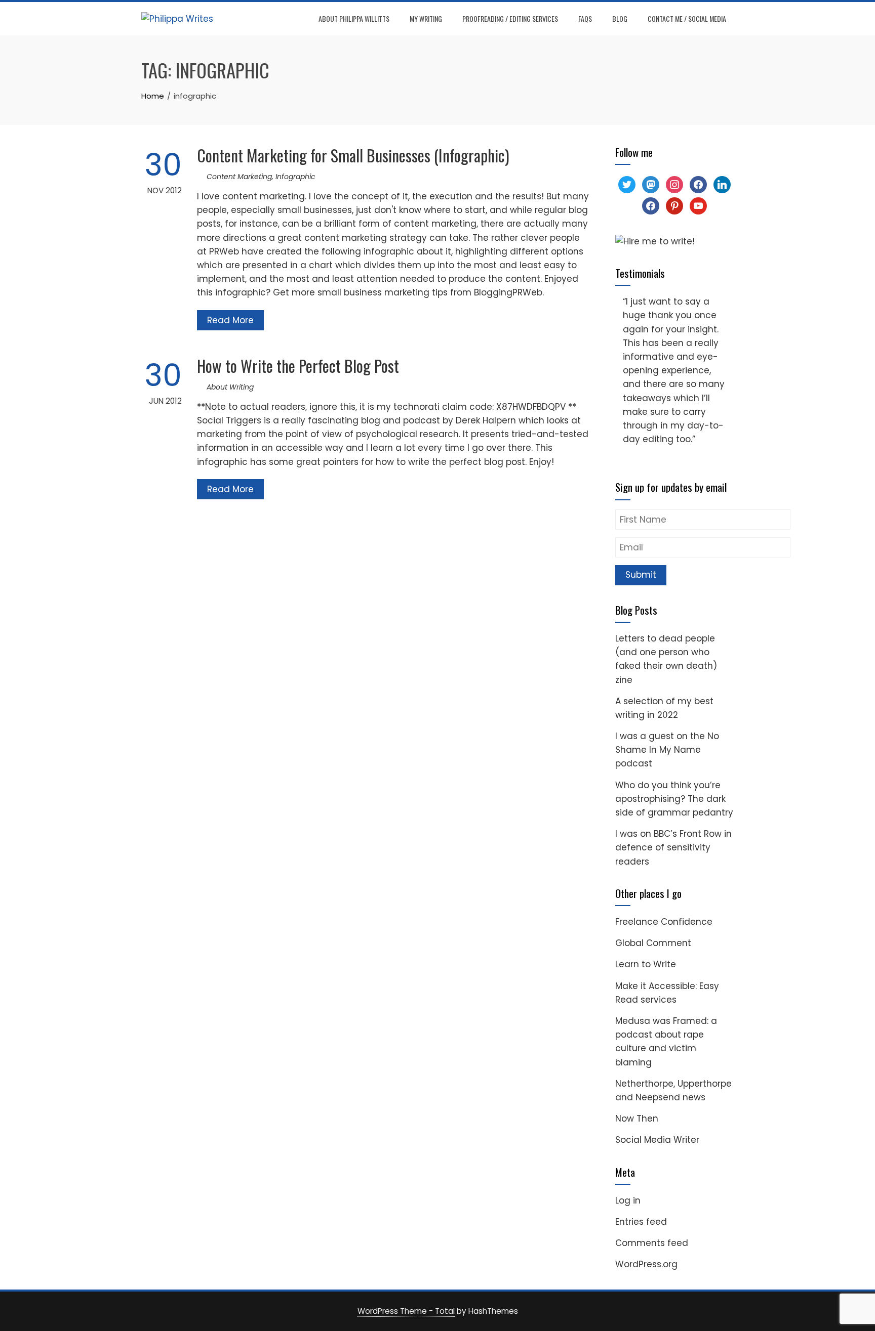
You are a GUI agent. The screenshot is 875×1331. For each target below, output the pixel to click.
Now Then (636, 1118)
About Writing (230, 387)
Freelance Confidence (663, 922)
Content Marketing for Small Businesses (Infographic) (353, 155)
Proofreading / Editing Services (510, 18)
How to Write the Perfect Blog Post (298, 365)
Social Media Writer (657, 1140)
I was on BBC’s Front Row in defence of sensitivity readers (673, 847)
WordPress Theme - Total (406, 1311)
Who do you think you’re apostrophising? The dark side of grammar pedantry (674, 799)
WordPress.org (646, 1264)
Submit (640, 575)
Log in (628, 1200)
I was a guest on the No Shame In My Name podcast (667, 749)
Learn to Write (645, 964)
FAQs (585, 18)
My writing (426, 18)
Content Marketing (239, 176)
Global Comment (653, 943)
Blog (619, 18)
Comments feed (651, 1243)
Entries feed (641, 1222)
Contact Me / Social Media (687, 18)
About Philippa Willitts (354, 18)
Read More (230, 320)
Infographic (295, 176)
